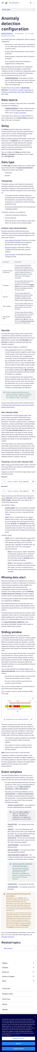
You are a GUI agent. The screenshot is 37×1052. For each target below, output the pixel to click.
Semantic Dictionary (7, 936)
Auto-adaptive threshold (13, 240)
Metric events (8, 948)
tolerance (17, 295)
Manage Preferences (18, 1038)
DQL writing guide (21, 415)
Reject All (18, 1043)
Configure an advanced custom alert (13, 92)
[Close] (35, 1017)
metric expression (20, 112)
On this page (6, 9)
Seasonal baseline (11, 247)
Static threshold (10, 254)
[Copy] (33, 481)
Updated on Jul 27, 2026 (8, 35)
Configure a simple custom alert (21, 90)
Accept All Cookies (18, 1048)
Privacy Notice (16, 1034)
